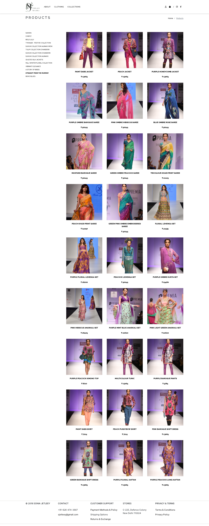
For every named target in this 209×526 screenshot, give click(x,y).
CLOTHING (59, 7)
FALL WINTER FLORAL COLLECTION (39, 63)
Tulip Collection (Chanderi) (37, 50)
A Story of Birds (33, 70)
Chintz (28, 36)
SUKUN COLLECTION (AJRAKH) (37, 56)
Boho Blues (30, 76)
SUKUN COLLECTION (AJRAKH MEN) (39, 46)
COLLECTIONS (73, 7)
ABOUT (47, 7)
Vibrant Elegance (33, 66)
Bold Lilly (30, 40)
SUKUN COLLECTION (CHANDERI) (38, 53)
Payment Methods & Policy (103, 509)
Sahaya (28, 33)
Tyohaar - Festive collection (38, 43)
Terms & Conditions (165, 509)
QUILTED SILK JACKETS (34, 60)
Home (170, 18)
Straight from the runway (37, 73)
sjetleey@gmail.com (68, 514)
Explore (84, 47)
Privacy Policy (162, 514)
